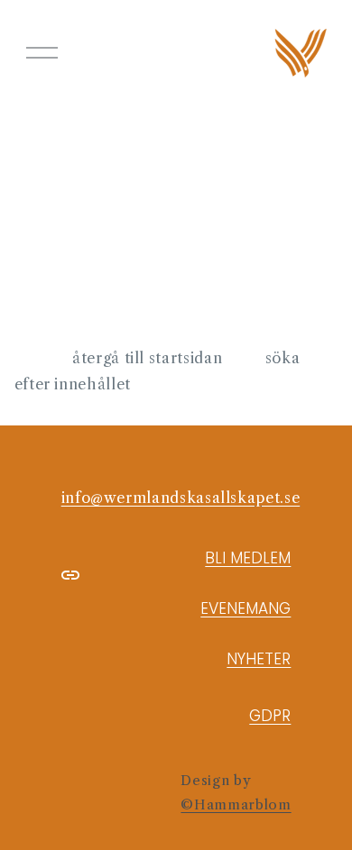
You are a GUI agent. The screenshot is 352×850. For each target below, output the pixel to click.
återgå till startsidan (147, 358)
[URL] (70, 575)
